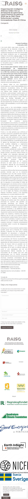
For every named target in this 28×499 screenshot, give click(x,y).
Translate (17, 32)
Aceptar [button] (6, 494)
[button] (1, 26)
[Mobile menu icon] (26, 3)
